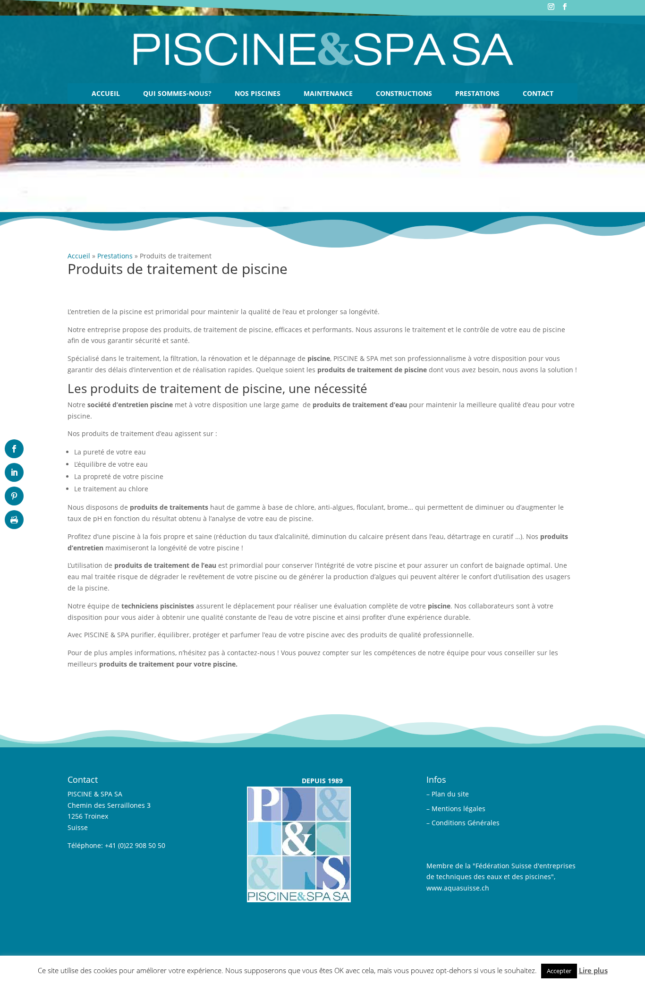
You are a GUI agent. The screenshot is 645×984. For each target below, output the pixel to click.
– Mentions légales (455, 808)
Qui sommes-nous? (177, 93)
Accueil (106, 93)
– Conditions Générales (463, 822)
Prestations (477, 93)
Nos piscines (257, 93)
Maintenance (328, 93)
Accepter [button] (559, 971)
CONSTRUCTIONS (404, 93)
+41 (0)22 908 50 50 (135, 845)
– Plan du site (447, 793)
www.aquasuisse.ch (457, 887)
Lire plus (593, 970)
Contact (538, 93)
